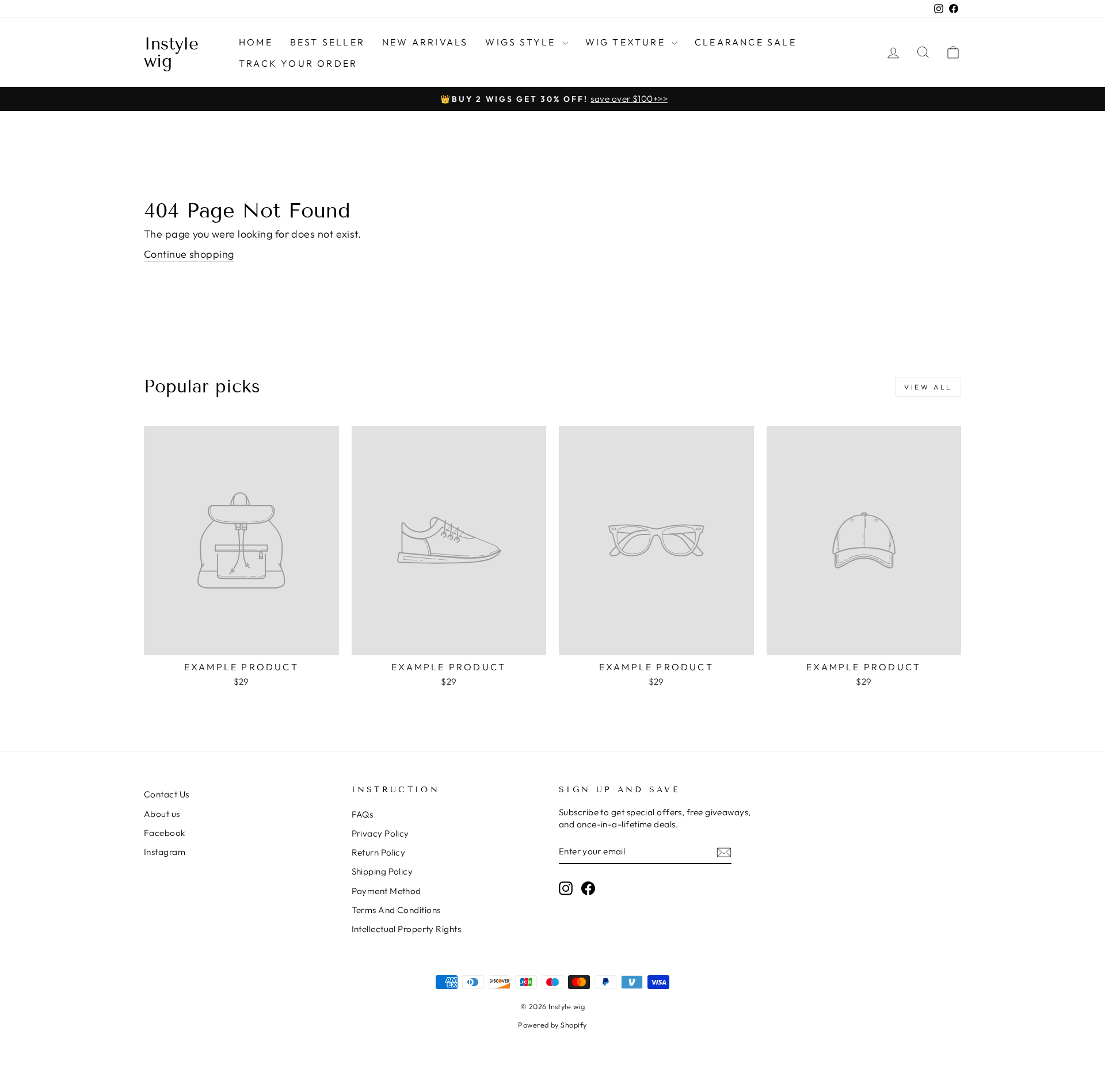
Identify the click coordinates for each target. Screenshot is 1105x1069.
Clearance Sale (746, 42)
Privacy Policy (380, 833)
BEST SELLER (327, 42)
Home (256, 42)
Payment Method (386, 890)
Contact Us (166, 794)
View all (928, 387)
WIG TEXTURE (627, 42)
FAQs (363, 814)
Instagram (164, 851)
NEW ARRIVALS (425, 42)
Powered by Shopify (552, 1024)
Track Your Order (298, 63)
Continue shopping (189, 254)
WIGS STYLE (522, 42)
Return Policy (379, 852)
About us (162, 813)
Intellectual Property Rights (407, 928)
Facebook (164, 832)
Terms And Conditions (396, 909)
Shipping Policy (382, 871)
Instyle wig (171, 52)
